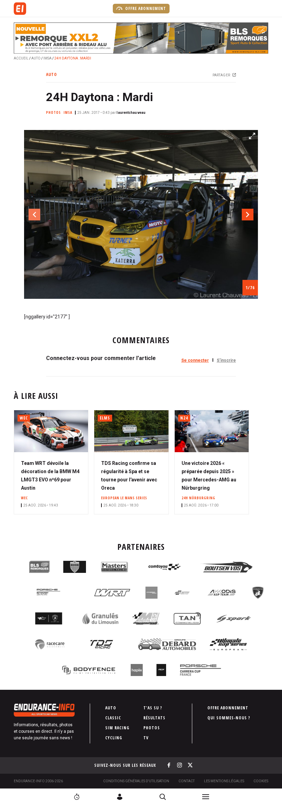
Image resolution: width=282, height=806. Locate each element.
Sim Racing (117, 728)
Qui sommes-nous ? (228, 718)
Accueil (21, 58)
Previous (34, 214)
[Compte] (119, 797)
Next (247, 214)
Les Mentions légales (224, 781)
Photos (151, 728)
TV (146, 738)
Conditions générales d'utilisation (136, 781)
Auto (36, 58)
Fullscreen (252, 136)
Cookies (260, 781)
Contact (186, 781)
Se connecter (195, 360)
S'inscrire (226, 360)
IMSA (47, 58)
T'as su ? (152, 708)
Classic (113, 718)
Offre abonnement (145, 8)
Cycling (113, 738)
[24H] (76, 797)
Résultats (154, 718)
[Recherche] (162, 797)
